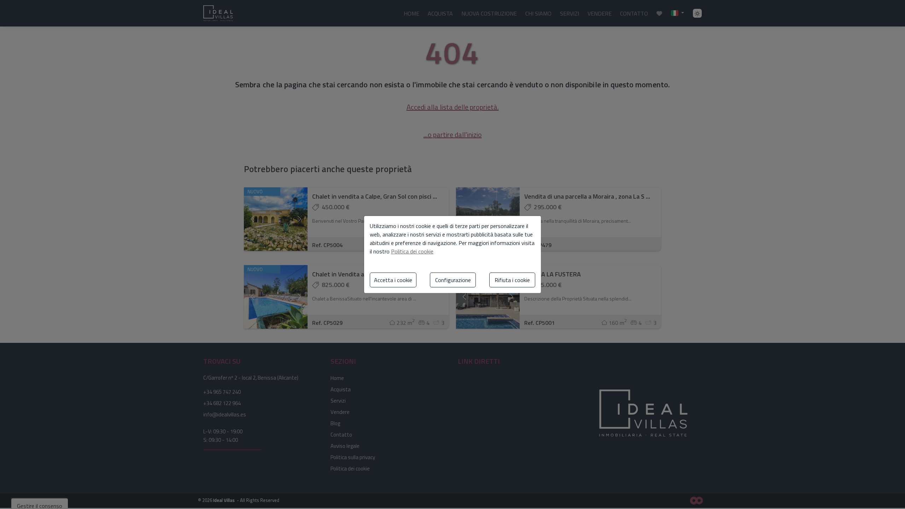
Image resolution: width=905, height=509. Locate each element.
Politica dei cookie (412, 251)
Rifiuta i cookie (512, 280)
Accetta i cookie (393, 280)
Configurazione (453, 280)
